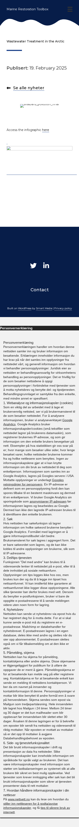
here (45, 130)
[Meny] (70, 9)
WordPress (24, 308)
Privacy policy (63, 308)
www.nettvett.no (19, 799)
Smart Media (44, 308)
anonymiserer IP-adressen (48, 501)
